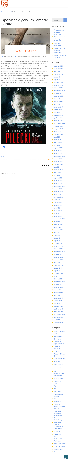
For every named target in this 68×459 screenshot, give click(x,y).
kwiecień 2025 (58, 107)
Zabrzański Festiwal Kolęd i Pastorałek (59, 439)
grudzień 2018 (58, 309)
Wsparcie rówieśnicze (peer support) (59, 406)
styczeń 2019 (58, 306)
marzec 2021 (58, 238)
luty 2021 (57, 241)
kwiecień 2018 (58, 322)
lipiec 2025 (57, 99)
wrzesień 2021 (58, 222)
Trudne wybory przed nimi (11, 159)
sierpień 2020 (58, 257)
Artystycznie (58, 336)
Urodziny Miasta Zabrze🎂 (40, 159)
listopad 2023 (58, 153)
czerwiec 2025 (58, 101)
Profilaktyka (57, 391)
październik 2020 (59, 252)
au (45, 56)
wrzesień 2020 (58, 254)
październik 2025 (59, 90)
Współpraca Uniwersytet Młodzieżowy (58, 413)
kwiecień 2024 (58, 140)
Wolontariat (57, 401)
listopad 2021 (58, 216)
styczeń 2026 (58, 82)
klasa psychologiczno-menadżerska (59, 374)
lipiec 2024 (57, 131)
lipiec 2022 (57, 194)
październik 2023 (59, 156)
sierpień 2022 (58, 191)
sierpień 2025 (58, 96)
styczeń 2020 (58, 273)
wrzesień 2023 (58, 159)
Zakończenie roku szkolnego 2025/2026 (59, 39)
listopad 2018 (58, 312)
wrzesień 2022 (58, 189)
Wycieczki (37, 56)
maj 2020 (57, 262)
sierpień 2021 (58, 224)
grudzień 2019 (58, 276)
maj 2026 (57, 71)
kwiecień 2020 (58, 265)
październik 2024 (59, 123)
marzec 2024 (58, 142)
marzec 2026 (58, 77)
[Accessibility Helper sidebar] (66, 457)
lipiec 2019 (57, 290)
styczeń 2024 (58, 148)
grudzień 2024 (58, 118)
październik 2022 (59, 186)
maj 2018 (57, 320)
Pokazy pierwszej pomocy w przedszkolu (59, 50)
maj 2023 (57, 167)
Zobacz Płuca (58, 449)
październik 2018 (59, 314)
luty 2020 (57, 271)
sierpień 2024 (58, 129)
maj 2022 (57, 200)
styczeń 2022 (58, 211)
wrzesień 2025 (58, 93)
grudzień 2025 (58, 85)
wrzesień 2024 (58, 126)
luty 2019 (57, 303)
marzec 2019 (58, 301)
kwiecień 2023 (58, 170)
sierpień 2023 (58, 161)
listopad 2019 (58, 279)
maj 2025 (57, 104)
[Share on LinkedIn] (48, 165)
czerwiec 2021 (58, 230)
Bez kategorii (58, 339)
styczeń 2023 (58, 178)
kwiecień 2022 (58, 202)
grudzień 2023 (58, 151)
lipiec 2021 (57, 227)
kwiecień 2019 (58, 298)
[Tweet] (44, 165)
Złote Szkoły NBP (59, 446)
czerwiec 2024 (58, 134)
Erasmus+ (57, 351)
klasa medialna (58, 364)
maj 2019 (57, 295)
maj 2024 (57, 137)
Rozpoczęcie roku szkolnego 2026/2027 (59, 32)
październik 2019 (59, 282)
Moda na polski (58, 378)
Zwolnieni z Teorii (59, 452)
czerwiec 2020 (58, 260)
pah (55, 389)
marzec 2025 (58, 110)
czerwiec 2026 (58, 69)
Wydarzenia (57, 434)
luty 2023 (57, 175)
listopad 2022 (58, 183)
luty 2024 (57, 145)
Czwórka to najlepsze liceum (25, 56)
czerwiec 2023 (58, 164)
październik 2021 (59, 219)
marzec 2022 (58, 205)
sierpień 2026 (58, 66)
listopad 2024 (58, 121)
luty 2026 (57, 80)
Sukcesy (56, 399)
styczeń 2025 (58, 115)
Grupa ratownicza (59, 359)
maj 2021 (57, 232)
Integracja (57, 361)
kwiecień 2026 (58, 74)
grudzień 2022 (58, 181)
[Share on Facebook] (42, 165)
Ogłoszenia (57, 386)
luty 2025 (57, 112)
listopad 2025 (58, 88)
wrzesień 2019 (58, 284)
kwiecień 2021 (58, 235)
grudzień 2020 (58, 246)
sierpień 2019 (58, 287)
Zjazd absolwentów (60, 444)
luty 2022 (57, 208)
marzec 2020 (58, 268)
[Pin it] (46, 165)
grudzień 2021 (58, 213)
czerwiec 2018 (58, 317)
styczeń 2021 (58, 243)
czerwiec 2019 (58, 292)
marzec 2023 (58, 172)
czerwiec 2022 (58, 197)
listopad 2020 (58, 249)
